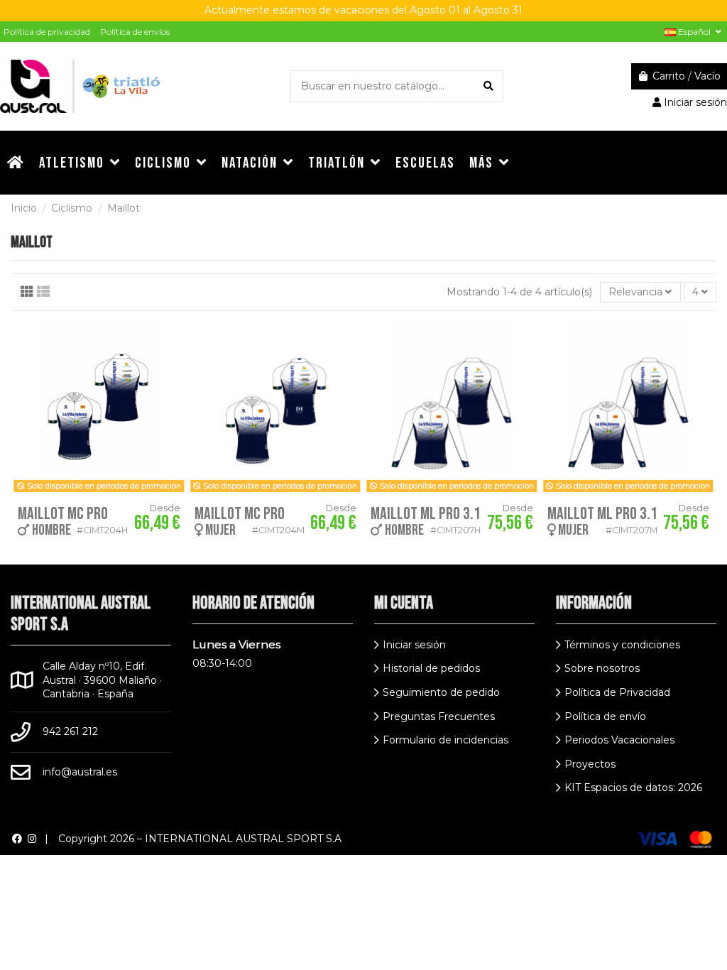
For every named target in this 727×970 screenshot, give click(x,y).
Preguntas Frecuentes (439, 716)
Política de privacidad (47, 31)
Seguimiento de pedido (441, 692)
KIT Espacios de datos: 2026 (633, 787)
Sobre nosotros (602, 668)
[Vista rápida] (176, 342)
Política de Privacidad (617, 692)
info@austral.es (80, 771)
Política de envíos (135, 31)
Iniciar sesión (414, 644)
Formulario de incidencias (445, 740)
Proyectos (590, 764)
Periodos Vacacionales (619, 740)
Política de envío (605, 716)
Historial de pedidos (431, 668)
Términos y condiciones (622, 644)
